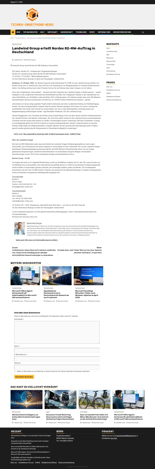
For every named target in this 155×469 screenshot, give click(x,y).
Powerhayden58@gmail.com (125, 436)
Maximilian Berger (30, 60)
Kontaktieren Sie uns (122, 32)
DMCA (108, 93)
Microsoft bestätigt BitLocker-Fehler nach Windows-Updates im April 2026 (86, 294)
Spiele (48, 412)
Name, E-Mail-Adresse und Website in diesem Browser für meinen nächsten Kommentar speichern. (53, 371)
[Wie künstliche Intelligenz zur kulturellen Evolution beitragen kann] (26, 399)
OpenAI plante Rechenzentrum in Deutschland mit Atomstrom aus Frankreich (56, 294)
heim (18, 32)
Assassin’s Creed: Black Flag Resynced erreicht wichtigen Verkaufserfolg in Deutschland (60, 417)
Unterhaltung (104, 32)
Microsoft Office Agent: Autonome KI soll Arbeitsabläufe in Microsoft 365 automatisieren (24, 294)
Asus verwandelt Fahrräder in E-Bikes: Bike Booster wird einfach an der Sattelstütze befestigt (94, 417)
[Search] (143, 32)
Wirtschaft (53, 32)
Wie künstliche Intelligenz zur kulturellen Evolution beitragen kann (26, 417)
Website (17, 363)
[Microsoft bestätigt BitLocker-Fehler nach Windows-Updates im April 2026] (88, 275)
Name (17, 346)
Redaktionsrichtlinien (113, 96)
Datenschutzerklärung (113, 100)
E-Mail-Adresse (20, 355)
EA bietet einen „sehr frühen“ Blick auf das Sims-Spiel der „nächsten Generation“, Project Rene (79, 250)
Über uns (109, 87)
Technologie (81, 32)
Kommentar (19, 319)
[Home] (13, 32)
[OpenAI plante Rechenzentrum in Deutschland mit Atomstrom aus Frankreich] (57, 275)
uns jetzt (114, 438)
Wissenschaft (67, 32)
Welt (42, 32)
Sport (92, 32)
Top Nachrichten (30, 32)
